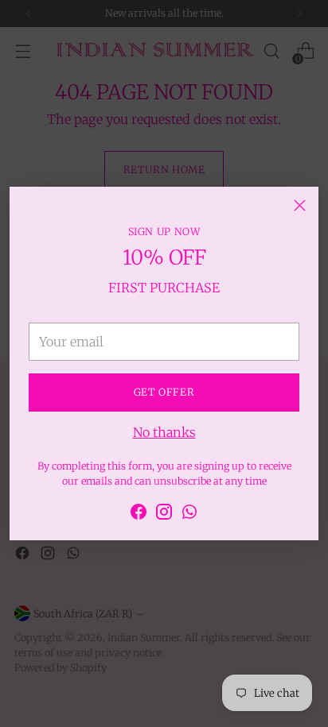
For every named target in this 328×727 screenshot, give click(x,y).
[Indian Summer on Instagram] (164, 514)
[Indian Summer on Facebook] (138, 514)
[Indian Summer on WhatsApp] (189, 514)
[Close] (299, 205)
